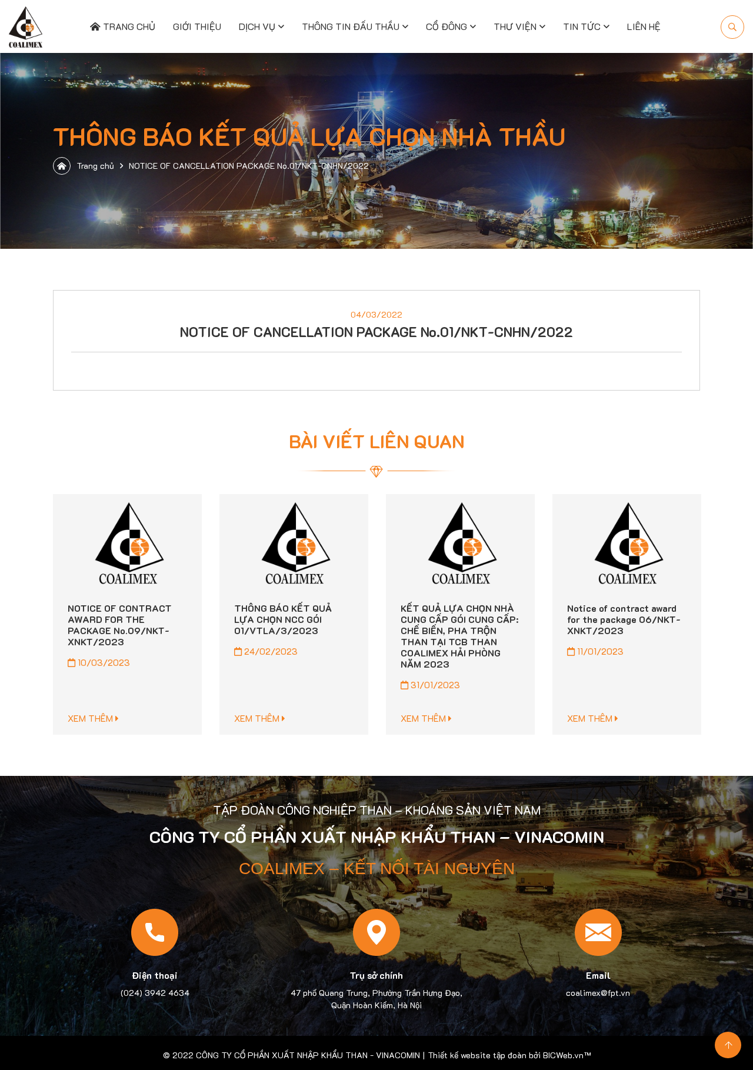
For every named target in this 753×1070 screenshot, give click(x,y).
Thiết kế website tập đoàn (477, 1055)
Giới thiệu (197, 26)
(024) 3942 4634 (155, 992)
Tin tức (582, 26)
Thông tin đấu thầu (350, 26)
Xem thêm (91, 718)
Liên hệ (644, 26)
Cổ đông (446, 26)
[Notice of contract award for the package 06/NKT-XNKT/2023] (626, 544)
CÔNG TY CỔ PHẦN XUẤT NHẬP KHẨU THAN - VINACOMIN (308, 1055)
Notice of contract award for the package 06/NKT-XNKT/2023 (624, 619)
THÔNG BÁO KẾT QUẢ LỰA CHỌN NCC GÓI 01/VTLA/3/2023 (283, 619)
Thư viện (515, 26)
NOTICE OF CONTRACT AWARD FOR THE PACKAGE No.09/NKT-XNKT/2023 (120, 625)
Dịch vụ (257, 26)
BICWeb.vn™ (567, 1055)
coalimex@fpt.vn (598, 992)
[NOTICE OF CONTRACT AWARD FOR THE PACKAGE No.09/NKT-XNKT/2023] (127, 544)
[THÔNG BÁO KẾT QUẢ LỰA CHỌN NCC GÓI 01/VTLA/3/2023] (293, 544)
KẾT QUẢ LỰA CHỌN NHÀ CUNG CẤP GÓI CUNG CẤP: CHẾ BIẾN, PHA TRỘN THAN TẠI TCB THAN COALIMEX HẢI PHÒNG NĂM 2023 (459, 636)
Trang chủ (128, 26)
